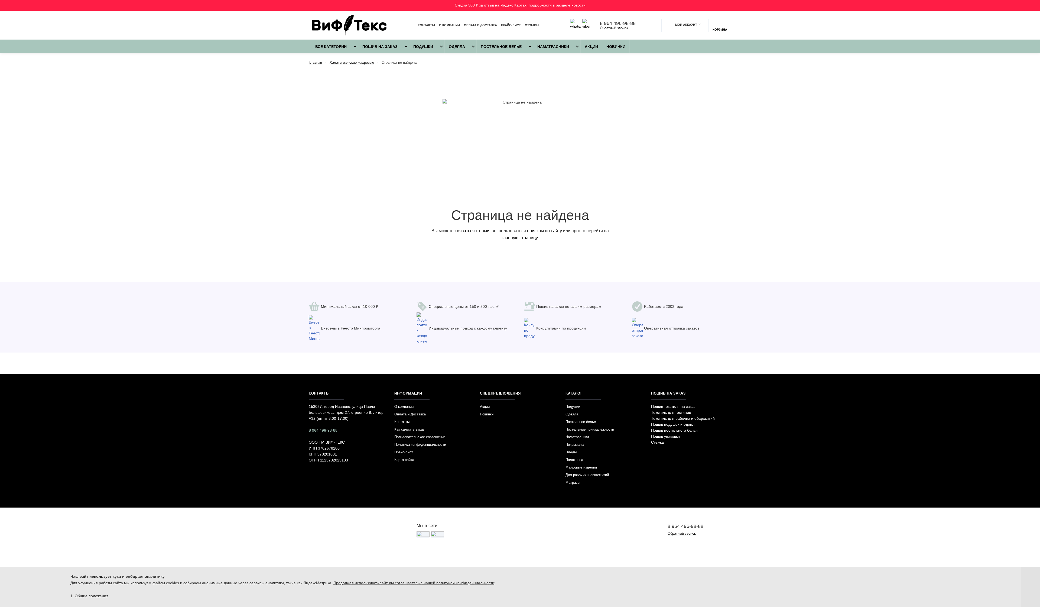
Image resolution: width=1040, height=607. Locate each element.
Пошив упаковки (665, 436)
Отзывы (532, 25)
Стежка (657, 442)
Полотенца (574, 460)
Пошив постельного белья (674, 430)
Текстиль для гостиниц (671, 412)
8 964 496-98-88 (618, 23)
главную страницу (519, 237)
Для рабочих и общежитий (587, 475)
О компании (449, 25)
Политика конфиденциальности (420, 445)
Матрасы (573, 482)
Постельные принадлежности (590, 429)
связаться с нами (472, 230)
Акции (591, 46)
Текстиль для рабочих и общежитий (683, 418)
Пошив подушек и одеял (672, 424)
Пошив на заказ (380, 46)
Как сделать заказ (409, 429)
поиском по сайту (544, 230)
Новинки (615, 46)
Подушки (423, 46)
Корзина (720, 29)
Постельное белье (501, 46)
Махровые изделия (581, 467)
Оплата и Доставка (480, 25)
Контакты (426, 25)
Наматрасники (553, 46)
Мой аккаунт (686, 24)
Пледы (571, 452)
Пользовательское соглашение (420, 437)
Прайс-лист (511, 25)
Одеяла (457, 46)
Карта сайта (404, 460)
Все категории (330, 46)
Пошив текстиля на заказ (673, 406)
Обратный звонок (614, 28)
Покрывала (575, 445)
